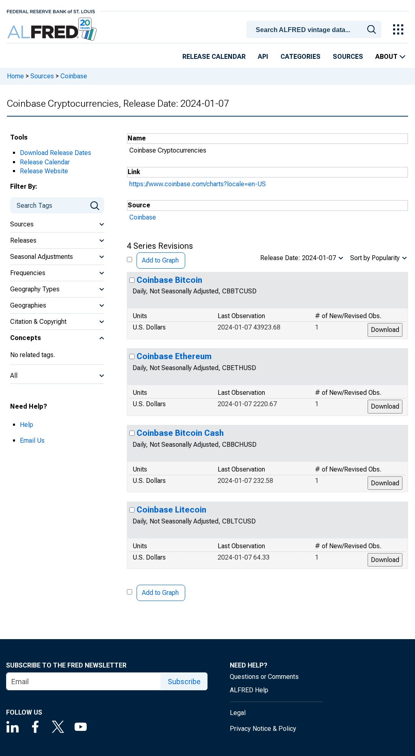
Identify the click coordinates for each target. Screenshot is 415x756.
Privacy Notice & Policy (263, 728)
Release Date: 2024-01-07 (298, 258)
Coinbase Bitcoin (169, 280)
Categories (300, 56)
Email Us (32, 440)
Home (15, 76)
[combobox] (315, 29)
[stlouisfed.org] (51, 11)
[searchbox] (315, 30)
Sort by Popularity (375, 258)
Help (26, 425)
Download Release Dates (55, 153)
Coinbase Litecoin (171, 510)
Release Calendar (214, 56)
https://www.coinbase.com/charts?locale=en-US (197, 184)
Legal (238, 713)
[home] (53, 29)
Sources (348, 56)
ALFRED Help (249, 690)
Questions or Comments (264, 677)
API (263, 56)
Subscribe (184, 681)
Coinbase (73, 76)
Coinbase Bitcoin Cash (180, 433)
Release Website (44, 171)
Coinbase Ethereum (174, 356)
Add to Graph (160, 260)
